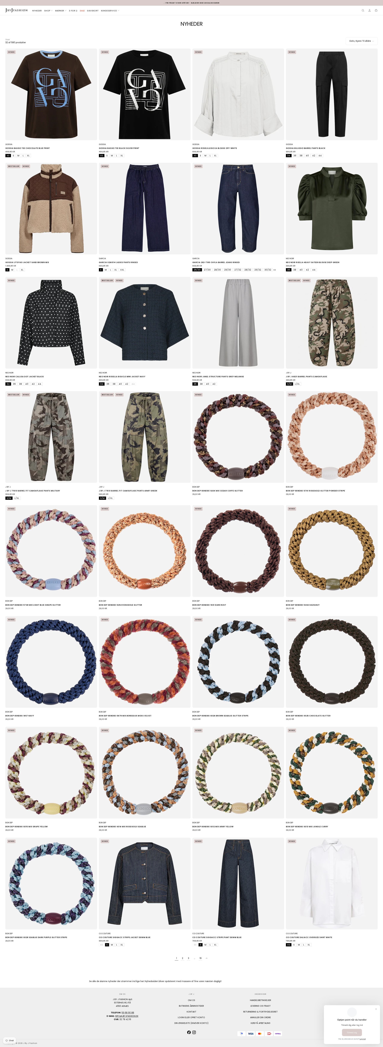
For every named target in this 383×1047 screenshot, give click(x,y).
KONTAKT (191, 1011)
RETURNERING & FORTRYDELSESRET (260, 1011)
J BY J (288, 372)
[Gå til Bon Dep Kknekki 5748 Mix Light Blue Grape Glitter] (51, 551)
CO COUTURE (105, 933)
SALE (82, 10)
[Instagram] (194, 1032)
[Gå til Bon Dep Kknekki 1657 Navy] (51, 662)
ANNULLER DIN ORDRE (260, 1017)
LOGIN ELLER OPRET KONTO (191, 1017)
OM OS (191, 1000)
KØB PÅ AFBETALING (260, 1023)
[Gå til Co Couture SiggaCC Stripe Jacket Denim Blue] (145, 883)
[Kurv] (376, 10)
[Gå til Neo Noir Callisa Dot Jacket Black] (51, 323)
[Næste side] (206, 958)
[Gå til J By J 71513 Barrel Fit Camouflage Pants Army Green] (145, 437)
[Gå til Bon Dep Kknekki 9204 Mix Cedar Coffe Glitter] (238, 437)
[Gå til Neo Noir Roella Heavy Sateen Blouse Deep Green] (332, 208)
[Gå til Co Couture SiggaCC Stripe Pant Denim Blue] (238, 883)
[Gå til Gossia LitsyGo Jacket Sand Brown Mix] (51, 208)
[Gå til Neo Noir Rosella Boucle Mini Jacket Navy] (145, 323)
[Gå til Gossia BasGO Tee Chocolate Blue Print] (51, 94)
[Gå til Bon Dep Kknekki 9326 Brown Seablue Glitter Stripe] (238, 662)
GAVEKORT (93, 10)
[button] (362, 10)
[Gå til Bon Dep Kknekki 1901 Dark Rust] (238, 551)
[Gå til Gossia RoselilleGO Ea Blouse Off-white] (238, 94)
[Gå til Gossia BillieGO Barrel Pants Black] (332, 94)
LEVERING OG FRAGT (260, 1005)
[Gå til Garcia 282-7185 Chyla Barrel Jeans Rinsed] (238, 208)
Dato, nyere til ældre (360, 40)
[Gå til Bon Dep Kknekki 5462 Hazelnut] (332, 551)
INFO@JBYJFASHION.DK (126, 1016)
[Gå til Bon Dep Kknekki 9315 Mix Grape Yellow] (51, 772)
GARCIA (102, 258)
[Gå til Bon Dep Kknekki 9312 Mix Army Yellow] (238, 772)
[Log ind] (369, 10)
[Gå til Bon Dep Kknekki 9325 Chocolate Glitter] (332, 662)
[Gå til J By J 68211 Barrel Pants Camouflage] (332, 323)
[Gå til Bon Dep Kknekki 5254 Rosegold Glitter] (145, 551)
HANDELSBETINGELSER (260, 1000)
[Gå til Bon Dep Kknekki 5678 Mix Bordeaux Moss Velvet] (145, 662)
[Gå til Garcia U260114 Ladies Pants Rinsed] (145, 208)
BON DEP (196, 487)
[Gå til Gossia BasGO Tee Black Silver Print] (145, 94)
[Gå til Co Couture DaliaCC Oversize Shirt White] (332, 883)
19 (201, 958)
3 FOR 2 (73, 10)
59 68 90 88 (128, 1012)
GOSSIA (8, 144)
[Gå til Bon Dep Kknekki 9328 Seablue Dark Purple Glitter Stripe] (51, 883)
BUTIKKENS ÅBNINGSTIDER (191, 1005)
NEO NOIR (290, 258)
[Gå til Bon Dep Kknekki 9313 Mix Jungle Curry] (332, 772)
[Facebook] (189, 1032)
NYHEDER (37, 10)
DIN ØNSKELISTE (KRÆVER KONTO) (191, 1023)
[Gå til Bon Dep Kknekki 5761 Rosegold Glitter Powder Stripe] (332, 437)
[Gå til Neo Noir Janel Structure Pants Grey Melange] (238, 323)
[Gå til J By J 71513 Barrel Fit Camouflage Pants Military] (51, 437)
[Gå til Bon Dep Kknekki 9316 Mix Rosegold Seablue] (145, 772)
